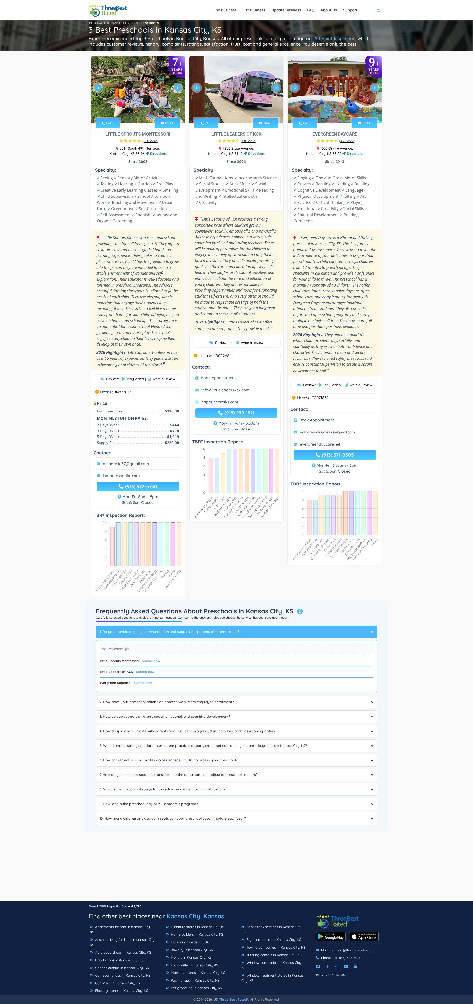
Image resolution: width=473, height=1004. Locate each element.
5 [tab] (145, 111)
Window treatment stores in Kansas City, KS (272, 978)
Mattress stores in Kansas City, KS (197, 972)
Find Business (224, 10)
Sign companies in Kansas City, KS (273, 939)
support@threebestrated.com (353, 950)
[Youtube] (346, 966)
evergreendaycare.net (320, 444)
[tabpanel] (138, 89)
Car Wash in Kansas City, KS (117, 983)
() (150, 141)
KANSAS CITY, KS (123, 23)
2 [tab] (133, 111)
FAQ (310, 10)
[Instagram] (336, 966)
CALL (109, 123)
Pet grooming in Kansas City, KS (196, 988)
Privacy (323, 974)
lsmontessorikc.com (121, 475)
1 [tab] (129, 111)
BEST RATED (97, 23)
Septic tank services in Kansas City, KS (271, 929)
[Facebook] (318, 966)
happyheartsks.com (220, 401)
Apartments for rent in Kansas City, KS (120, 929)
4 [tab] (141, 111)
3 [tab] (137, 111)
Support (350, 10)
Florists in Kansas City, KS (191, 957)
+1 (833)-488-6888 (347, 958)
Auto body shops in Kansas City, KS (122, 952)
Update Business (286, 10)
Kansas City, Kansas (195, 916)
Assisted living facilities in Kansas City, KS (122, 942)
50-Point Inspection (335, 38)
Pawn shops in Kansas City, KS (194, 980)
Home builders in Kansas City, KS (196, 934)
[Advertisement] (236, 866)
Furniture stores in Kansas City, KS (197, 927)
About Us (329, 10)
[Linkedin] (355, 966)
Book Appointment (218, 377)
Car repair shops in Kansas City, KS (122, 975)
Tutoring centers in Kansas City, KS (274, 955)
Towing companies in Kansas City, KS (275, 947)
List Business (254, 10)
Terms (339, 974)
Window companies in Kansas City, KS (271, 965)
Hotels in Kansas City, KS (190, 942)
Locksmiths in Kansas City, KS (194, 965)
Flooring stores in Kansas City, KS (121, 990)
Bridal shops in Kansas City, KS (119, 960)
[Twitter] (327, 966)
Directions (158, 153)
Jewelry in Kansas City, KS (191, 950)
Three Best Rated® (233, 999)
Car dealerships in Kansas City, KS (121, 968)
